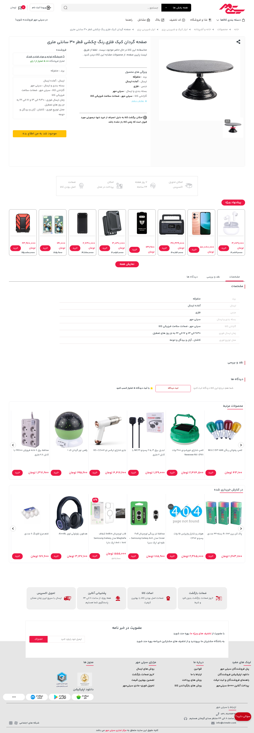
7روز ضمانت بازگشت (143, 675)
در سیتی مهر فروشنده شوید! (31, 20)
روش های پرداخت (192, 680)
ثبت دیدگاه (173, 388)
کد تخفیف (175, 20)
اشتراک (39, 639)
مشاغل (142, 20)
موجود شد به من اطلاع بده (39, 133)
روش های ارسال (145, 669)
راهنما (129, 20)
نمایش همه (127, 264)
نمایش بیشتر (137, 101)
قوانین (198, 669)
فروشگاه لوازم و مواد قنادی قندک (44, 57)
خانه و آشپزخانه (202, 30)
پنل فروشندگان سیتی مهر (234, 669)
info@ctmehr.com (226, 723)
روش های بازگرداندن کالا (188, 686)
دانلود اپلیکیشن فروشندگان (233, 675)
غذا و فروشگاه (199, 20)
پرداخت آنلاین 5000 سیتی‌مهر (232, 686)
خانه (236, 30)
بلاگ (157, 20)
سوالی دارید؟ (242, 716)
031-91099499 (228, 714)
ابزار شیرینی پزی (146, 30)
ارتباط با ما (196, 675)
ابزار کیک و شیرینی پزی (175, 30)
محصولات (222, 30)
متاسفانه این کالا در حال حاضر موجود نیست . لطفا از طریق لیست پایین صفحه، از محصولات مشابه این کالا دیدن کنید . (115, 52)
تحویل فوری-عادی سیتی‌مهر (138, 686)
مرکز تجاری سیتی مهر (116, 730)
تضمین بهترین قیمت (142, 680)
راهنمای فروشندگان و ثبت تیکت (231, 680)
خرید (223, 248)
